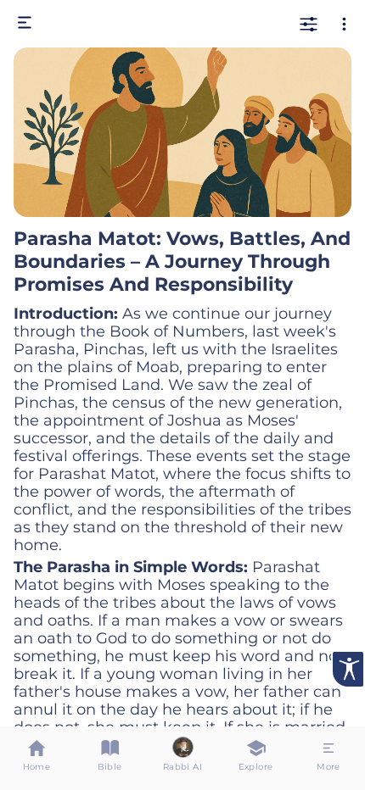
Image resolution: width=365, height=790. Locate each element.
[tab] (36, 758)
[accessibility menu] (348, 669)
